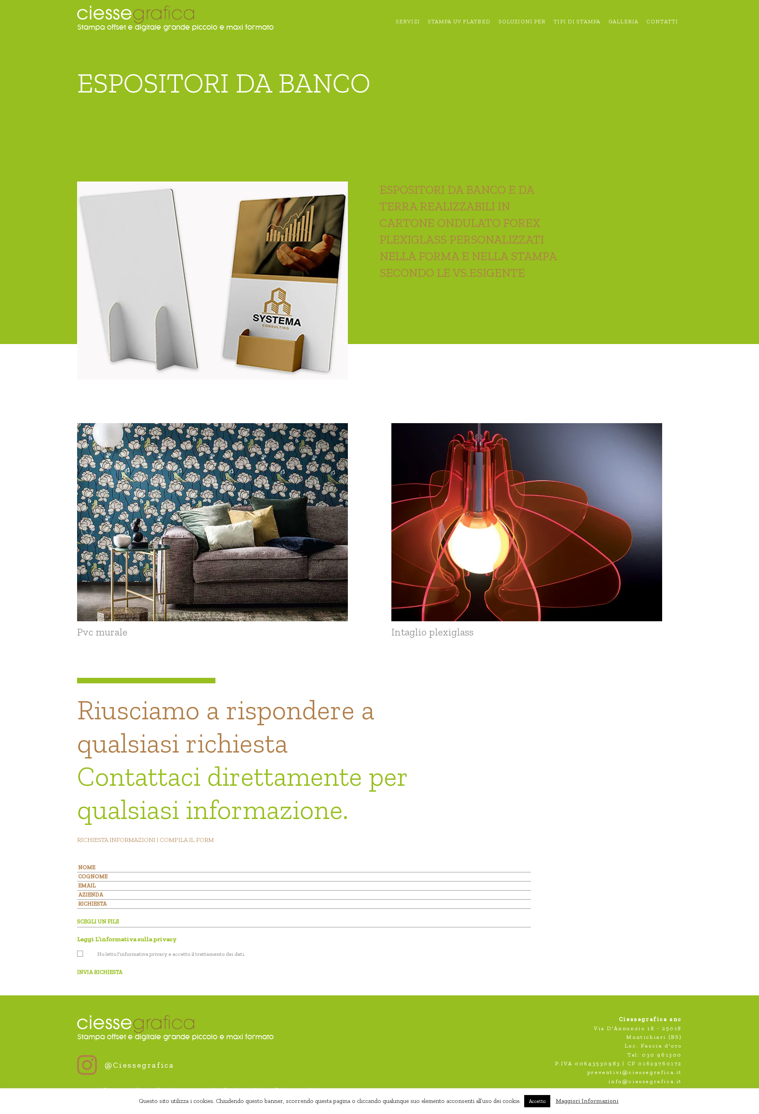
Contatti (662, 22)
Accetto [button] (537, 1101)
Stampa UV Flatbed (459, 22)
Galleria (623, 22)
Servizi (408, 22)
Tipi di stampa (576, 22)
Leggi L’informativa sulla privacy (127, 939)
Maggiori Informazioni (587, 1101)
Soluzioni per (522, 22)
